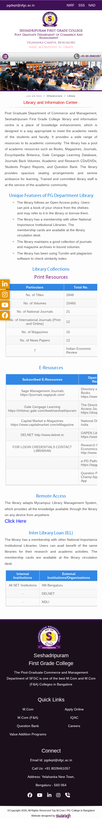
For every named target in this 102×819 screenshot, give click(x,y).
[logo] (49, 627)
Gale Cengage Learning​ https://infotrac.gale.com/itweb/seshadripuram (42, 408)
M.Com (28, 709)
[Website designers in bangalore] (63, 815)
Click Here (15, 521)
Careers (74, 726)
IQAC (74, 717)
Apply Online (74, 709)
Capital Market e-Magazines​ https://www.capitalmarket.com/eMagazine (42, 422)
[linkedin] (49, 795)
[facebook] (30, 795)
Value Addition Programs (27, 734)
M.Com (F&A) (28, 717)
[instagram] (58, 795)
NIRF (70, 5)
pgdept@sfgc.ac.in (21, 5)
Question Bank (28, 726)
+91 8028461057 (57, 768)
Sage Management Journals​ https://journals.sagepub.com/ (42, 393)
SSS (81, 5)
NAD (91, 5)
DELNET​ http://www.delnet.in (42, 435)
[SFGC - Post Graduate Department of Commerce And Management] (49, 13)
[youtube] (39, 795)
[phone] (67, 795)
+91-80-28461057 (90, 56)
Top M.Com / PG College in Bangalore (73, 810)
